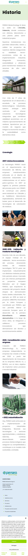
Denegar (14, 545)
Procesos (7, 503)
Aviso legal (23, 553)
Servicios (7, 500)
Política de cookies (4, 553)
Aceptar (14, 541)
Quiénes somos (9, 498)
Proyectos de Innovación (11, 509)
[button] (26, 518)
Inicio (6, 495)
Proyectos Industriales (10, 511)
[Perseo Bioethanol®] (14, 2)
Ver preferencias (14, 549)
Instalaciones (8, 506)
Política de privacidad (13, 553)
